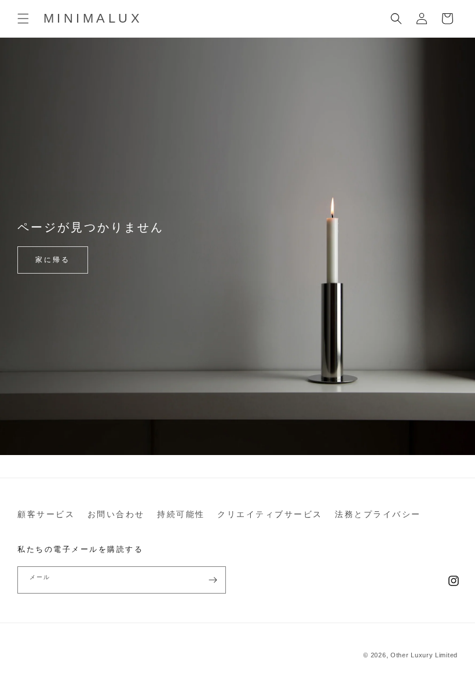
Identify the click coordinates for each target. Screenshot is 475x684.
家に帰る (52, 260)
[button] (23, 18)
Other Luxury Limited (424, 655)
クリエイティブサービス (270, 514)
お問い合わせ (116, 514)
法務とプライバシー (378, 514)
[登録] (212, 580)
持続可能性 (181, 514)
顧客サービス (46, 514)
